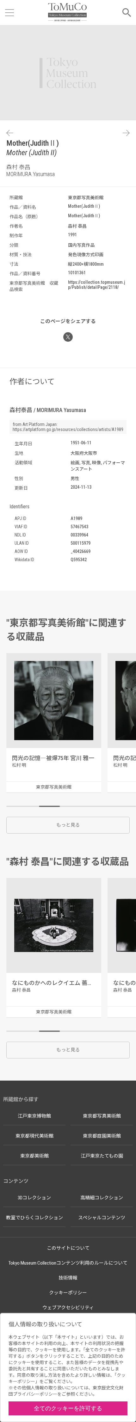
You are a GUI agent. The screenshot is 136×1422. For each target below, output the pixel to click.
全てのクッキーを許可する (68, 1408)
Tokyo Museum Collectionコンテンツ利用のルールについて (68, 1263)
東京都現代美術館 (34, 1136)
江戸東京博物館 (34, 1116)
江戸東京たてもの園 (102, 1156)
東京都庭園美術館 (102, 1136)
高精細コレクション (101, 1198)
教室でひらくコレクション (34, 1218)
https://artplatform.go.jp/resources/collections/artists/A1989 (68, 429)
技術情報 (68, 1278)
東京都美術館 (34, 1156)
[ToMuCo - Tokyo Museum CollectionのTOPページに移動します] (67, 12)
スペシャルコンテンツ (101, 1218)
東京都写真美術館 (102, 1116)
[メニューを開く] (9, 12)
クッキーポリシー (68, 1293)
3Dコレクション (34, 1198)
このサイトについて (68, 1248)
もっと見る (68, 825)
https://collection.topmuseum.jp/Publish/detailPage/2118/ (96, 285)
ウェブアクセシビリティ (68, 1308)
